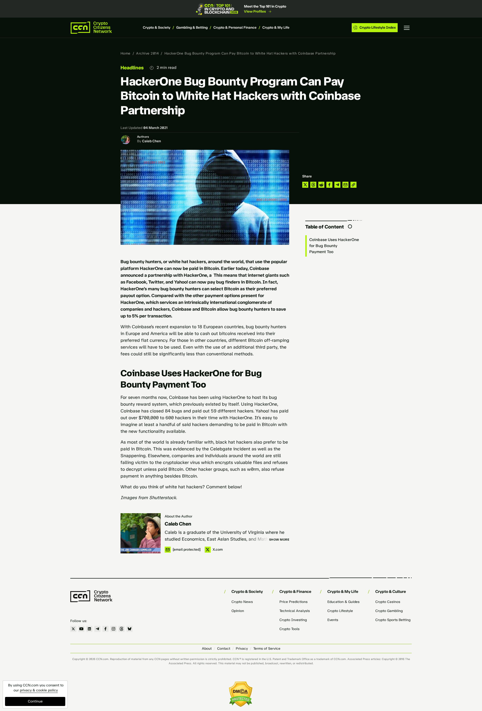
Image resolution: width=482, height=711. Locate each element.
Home (125, 53)
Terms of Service (266, 648)
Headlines (132, 68)
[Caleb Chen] (140, 533)
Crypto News (242, 602)
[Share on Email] (345, 185)
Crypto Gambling (389, 611)
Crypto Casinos (387, 602)
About (207, 648)
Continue (35, 701)
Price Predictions (293, 602)
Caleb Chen (151, 141)
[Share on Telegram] (337, 185)
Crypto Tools (289, 629)
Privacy (242, 648)
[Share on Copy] (353, 185)
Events (332, 620)
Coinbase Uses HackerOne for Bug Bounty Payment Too (334, 245)
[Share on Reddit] (321, 185)
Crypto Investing (293, 620)
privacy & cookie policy (39, 690)
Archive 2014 (147, 53)
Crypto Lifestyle (340, 611)
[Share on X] (305, 185)
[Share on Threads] (313, 185)
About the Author (178, 516)
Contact (223, 648)
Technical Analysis (294, 611)
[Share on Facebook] (329, 185)
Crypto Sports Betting (392, 620)
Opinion (237, 611)
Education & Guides (343, 602)
